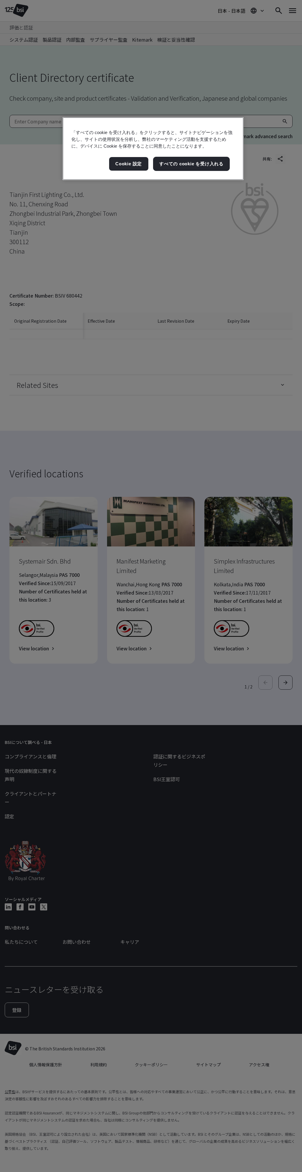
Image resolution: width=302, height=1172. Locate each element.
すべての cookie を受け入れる (191, 163)
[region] (153, 148)
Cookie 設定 (128, 163)
